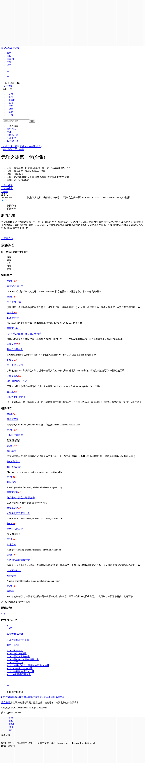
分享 (20, 149)
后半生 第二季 (14, 302)
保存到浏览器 (10, 149)
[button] (11, 205)
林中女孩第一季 (15, 349)
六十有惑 (15, 650)
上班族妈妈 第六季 (16, 397)
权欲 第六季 (13, 318)
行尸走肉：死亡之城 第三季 (21, 497)
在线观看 (7, 185)
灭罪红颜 (15, 662)
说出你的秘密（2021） (18, 381)
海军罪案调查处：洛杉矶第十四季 (24, 333)
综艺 (9, 65)
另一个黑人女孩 (15, 365)
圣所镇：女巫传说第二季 (23, 659)
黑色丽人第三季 (15, 529)
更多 (4, 614)
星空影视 (14, 48)
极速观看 (7, 188)
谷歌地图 (50, 697)
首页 (9, 53)
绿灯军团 (11, 451)
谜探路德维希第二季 (20, 671)
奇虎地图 (41, 697)
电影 (9, 56)
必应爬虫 (60, 697)
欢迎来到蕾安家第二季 (18, 513)
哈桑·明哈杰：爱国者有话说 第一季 (28, 665)
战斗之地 (11, 544)
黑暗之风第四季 (18, 656)
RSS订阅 (5, 697)
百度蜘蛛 (14, 697)
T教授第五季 (17, 653)
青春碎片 (11, 591)
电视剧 (10, 59)
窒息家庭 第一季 (15, 286)
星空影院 (5, 48)
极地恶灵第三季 (19, 674)
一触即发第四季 (15, 435)
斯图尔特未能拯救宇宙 (18, 560)
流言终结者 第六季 (20, 668)
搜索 (32, 121)
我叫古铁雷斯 (14, 467)
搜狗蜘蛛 (32, 697)
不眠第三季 (12, 419)
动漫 (9, 62)
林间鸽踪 (11, 482)
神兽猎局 (11, 576)
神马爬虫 (23, 697)
